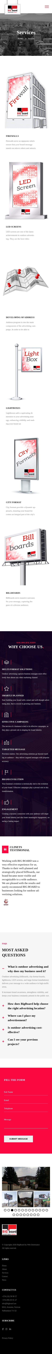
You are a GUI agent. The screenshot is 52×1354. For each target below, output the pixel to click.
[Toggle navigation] (47, 6)
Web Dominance (33, 1245)
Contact (5, 1276)
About (4, 1269)
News (4, 1280)
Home (20, 39)
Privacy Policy (7, 1338)
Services (5, 1273)
